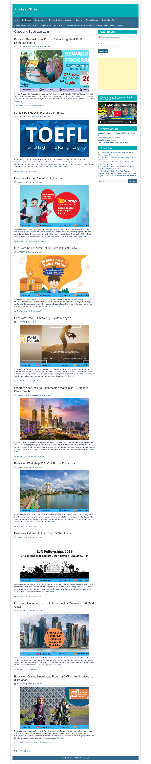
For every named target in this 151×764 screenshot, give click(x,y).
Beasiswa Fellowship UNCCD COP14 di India (43, 533)
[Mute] (130, 122)
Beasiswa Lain (22, 105)
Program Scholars (55, 20)
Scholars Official (26, 9)
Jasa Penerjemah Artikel (107, 140)
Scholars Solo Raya (108, 20)
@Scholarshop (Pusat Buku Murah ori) (112, 142)
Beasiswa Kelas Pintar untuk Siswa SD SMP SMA (45, 248)
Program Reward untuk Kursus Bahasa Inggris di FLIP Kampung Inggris (48, 41)
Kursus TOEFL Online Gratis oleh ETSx (39, 112)
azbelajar (68, 20)
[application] (117, 113)
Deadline (79, 20)
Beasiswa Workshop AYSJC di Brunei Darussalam (45, 463)
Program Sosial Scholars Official (51, 25)
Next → (26, 750)
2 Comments (39, 467)
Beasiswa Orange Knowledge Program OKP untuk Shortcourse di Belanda (53, 678)
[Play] (101, 122)
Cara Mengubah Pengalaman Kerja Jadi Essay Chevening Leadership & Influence (116, 153)
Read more (18, 101)
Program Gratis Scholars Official (25, 25)
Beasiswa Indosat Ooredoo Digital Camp (39, 178)
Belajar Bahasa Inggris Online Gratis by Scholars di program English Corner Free (94, 25)
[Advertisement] (117, 74)
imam (30, 182)
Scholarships (26, 20)
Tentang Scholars (92, 20)
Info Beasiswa (32, 105)
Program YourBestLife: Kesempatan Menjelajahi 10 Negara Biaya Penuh (51, 389)
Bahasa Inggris (40, 20)
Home (16, 20)
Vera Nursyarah (33, 46)
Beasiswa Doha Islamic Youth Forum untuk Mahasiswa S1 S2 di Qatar (54, 604)
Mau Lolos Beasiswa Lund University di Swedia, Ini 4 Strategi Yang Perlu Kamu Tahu (117, 167)
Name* (100, 36)
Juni (39, 526)
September (42, 241)
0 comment (46, 46)
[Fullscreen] (134, 122)
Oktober (41, 105)
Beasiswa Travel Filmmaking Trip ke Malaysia (42, 318)
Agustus (19, 381)
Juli (39, 311)
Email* (100, 43)
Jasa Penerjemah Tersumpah (109, 138)
